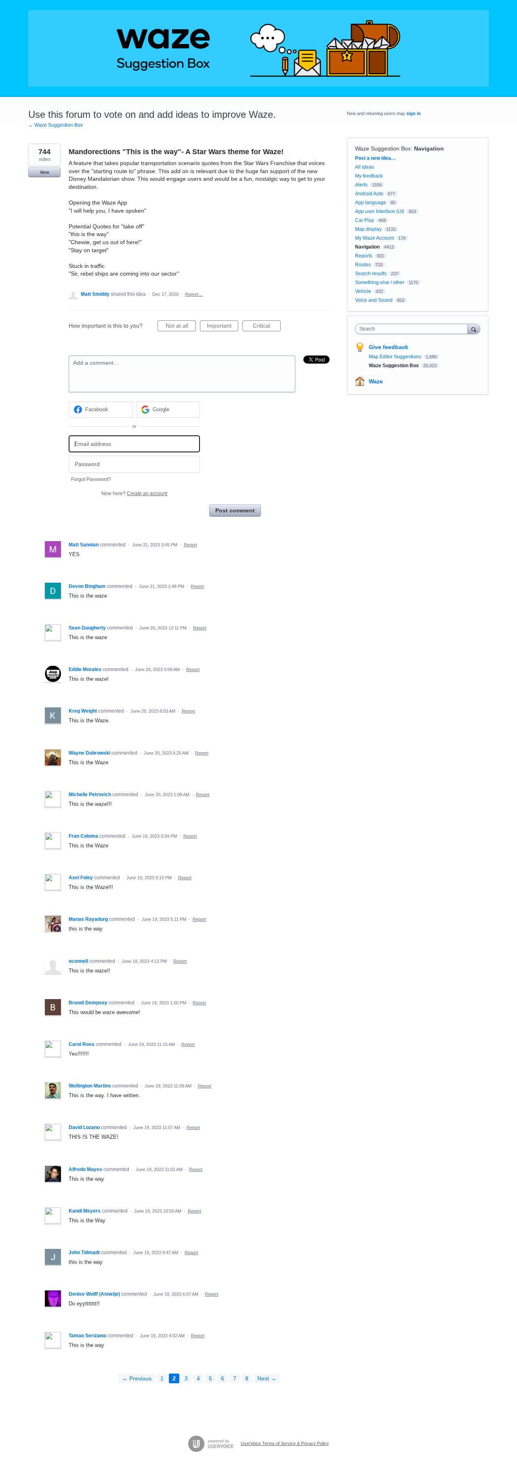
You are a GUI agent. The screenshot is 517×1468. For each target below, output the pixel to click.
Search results (371, 273)
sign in (413, 113)
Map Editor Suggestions (395, 357)
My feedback (369, 176)
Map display (368, 229)
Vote (44, 172)
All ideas (364, 167)
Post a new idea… (375, 158)
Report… (194, 294)
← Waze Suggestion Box (55, 125)
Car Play (364, 220)
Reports (363, 256)
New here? (134, 493)
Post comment (235, 510)
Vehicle (363, 291)
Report (190, 544)
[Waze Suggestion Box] (258, 48)
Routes (363, 265)
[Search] (473, 329)
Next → (266, 1378)
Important (222, 326)
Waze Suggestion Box (383, 148)
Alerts (361, 185)
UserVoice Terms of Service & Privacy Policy (285, 1443)
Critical (267, 326)
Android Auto (369, 194)
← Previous (136, 1378)
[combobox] (413, 329)
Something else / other (379, 282)
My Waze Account (374, 238)
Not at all (181, 326)
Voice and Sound (374, 300)
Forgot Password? (91, 479)
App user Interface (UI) (379, 211)
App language (370, 202)
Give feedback (388, 347)
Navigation (429, 148)
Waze (376, 381)
